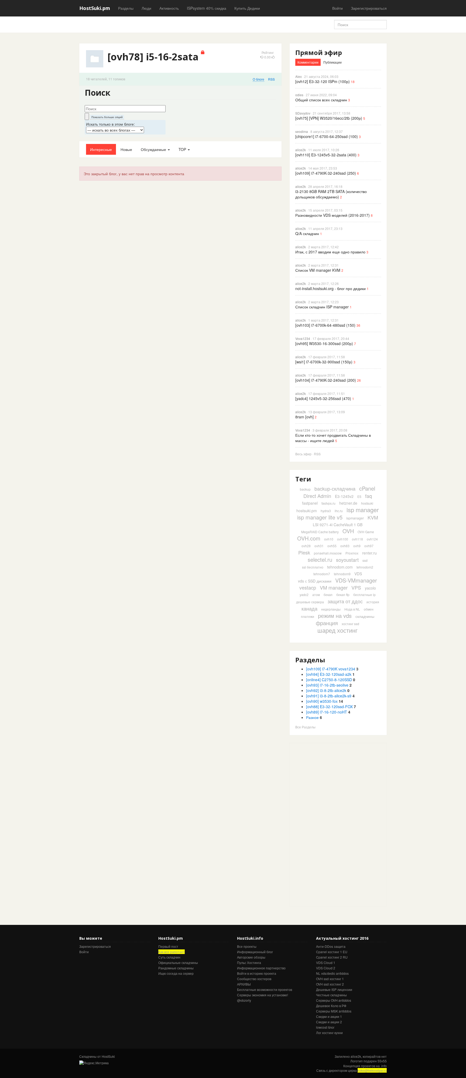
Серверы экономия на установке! (262, 995)
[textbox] (125, 108)
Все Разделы (305, 727)
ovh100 (342, 539)
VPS (356, 587)
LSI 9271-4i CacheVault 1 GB (337, 524)
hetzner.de (348, 503)
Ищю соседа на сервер (176, 973)
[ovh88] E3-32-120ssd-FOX (329, 706)
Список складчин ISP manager (322, 306)
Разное (312, 717)
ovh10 (328, 539)
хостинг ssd (350, 623)
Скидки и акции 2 (329, 1022)
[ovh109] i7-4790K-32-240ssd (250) (325, 173)
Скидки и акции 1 (329, 1016)
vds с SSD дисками (314, 581)
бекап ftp (343, 594)
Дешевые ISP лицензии (334, 989)
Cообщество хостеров (254, 978)
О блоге (258, 79)
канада (309, 608)
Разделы (125, 8)
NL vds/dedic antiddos (332, 973)
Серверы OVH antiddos (333, 1000)
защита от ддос (345, 601)
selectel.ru (320, 559)
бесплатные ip (364, 594)
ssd (365, 560)
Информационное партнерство (261, 968)
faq (368, 495)
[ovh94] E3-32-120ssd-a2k (328, 674)
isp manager (363, 509)
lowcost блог (325, 1027)
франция (327, 623)
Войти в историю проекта (256, 973)
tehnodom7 (321, 573)
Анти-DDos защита (330, 946)
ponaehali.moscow (328, 553)
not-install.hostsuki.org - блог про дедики (330, 288)
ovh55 (332, 545)
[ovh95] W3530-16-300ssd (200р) (324, 343)
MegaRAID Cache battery (320, 531)
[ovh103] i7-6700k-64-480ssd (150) (325, 325)
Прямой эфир (318, 52)
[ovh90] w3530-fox (322, 701)
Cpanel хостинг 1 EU (331, 951)
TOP (183, 149)
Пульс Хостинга (249, 962)
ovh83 (345, 545)
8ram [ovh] (304, 416)
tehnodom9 (342, 573)
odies (299, 94)
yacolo (370, 588)
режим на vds (335, 615)
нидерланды (331, 609)
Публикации (332, 62)
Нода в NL (352, 609)
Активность (169, 8)
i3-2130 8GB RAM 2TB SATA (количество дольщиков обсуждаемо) (331, 194)
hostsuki (367, 503)
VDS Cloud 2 (325, 968)
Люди (146, 8)
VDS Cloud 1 (325, 962)
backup (305, 489)
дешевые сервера (310, 602)
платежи (307, 616)
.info (384, 1065)
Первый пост (168, 946)
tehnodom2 (365, 567)
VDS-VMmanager (356, 580)
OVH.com (308, 538)
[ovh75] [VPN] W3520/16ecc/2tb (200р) (328, 118)
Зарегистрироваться (369, 8)
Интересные (101, 149)
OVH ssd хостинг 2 (330, 984)
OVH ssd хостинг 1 (330, 978)
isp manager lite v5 (319, 517)
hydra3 (326, 510)
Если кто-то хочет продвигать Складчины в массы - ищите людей (333, 437)
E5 (359, 496)
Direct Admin (317, 495)
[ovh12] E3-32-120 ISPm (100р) (322, 81)
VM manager (334, 587)
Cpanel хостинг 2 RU (332, 957)
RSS (271, 79)
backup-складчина (334, 488)
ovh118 (357, 539)
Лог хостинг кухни (329, 1032)
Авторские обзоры (251, 957)
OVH (348, 531)
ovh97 (369, 545)
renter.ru (369, 553)
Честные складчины (331, 995)
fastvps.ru (328, 503)
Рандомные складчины (176, 968)
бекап (328, 594)
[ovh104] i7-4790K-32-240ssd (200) (325, 380)
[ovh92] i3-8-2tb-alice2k (326, 690)
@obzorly (244, 1000)
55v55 (382, 1061)
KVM (373, 517)
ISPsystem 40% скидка (206, 8)
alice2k (300, 149)
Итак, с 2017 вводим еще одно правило (330, 251)
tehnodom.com (340, 567)
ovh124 (372, 539)
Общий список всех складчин (321, 99)
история (372, 602)
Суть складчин (169, 957)
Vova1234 (302, 338)
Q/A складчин (307, 233)
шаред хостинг (337, 630)
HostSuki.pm (94, 8)
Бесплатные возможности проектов (264, 989)
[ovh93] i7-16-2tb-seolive (327, 685)
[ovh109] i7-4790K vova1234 (330, 668)
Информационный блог (255, 951)
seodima (301, 131)
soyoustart (347, 559)
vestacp (307, 587)
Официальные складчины (178, 962)
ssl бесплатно (312, 567)
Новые (126, 149)
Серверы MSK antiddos (333, 1011)
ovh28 (306, 545)
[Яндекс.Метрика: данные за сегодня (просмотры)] (94, 1062)
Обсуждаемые (154, 149)
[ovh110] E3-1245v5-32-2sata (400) (326, 154)
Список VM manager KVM (317, 270)
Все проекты (246, 946)
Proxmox (351, 553)
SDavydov (302, 113)
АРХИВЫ (244, 984)
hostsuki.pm (306, 510)
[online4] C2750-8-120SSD (329, 679)
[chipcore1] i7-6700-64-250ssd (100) (326, 136)
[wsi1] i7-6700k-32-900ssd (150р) (323, 361)
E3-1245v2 (344, 496)
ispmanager (355, 518)
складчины (364, 616)
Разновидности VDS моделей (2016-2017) (332, 215)
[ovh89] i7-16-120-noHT (326, 712)
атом (316, 594)
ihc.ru (339, 510)
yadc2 (304, 594)
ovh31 (319, 545)
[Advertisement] (330, 824)
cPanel (367, 488)
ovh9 (357, 545)
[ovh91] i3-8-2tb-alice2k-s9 (328, 695)
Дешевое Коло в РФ (331, 1005)
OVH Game (366, 531)
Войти (337, 8)
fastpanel (310, 503)
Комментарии (307, 62)
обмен (369, 609)
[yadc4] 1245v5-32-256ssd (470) (323, 398)
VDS (358, 573)
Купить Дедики (247, 8)
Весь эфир (303, 454)
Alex (298, 76)
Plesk (304, 552)
